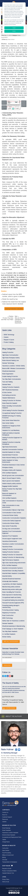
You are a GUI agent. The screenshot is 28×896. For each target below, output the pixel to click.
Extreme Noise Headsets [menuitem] (8, 835)
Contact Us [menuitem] (5, 812)
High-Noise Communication (10, 355)
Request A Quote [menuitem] (9, 339)
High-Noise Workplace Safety (11, 357)
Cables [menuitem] (4, 839)
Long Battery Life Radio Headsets (12, 584)
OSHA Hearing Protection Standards (13, 410)
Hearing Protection (7, 352)
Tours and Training (7, 381)
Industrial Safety (7, 576)
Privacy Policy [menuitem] (5, 879)
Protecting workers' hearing (10, 610)
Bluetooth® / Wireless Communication (13, 368)
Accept (14, 27)
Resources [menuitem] (5, 819)
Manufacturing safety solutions (11, 586)
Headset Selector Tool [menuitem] (8, 873)
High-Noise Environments (9, 447)
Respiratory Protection (9, 612)
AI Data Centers (7, 392)
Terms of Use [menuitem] (5, 881)
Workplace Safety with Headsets (12, 470)
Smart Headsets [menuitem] (6, 830)
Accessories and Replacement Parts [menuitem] (11, 837)
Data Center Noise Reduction (11, 420)
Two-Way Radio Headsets (9, 631)
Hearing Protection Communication (12, 549)
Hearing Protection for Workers (11, 400)
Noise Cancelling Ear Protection (11, 592)
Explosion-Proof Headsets (10, 536)
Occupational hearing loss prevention (13, 600)
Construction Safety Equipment (11, 520)
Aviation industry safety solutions (11, 483)
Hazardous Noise (7, 546)
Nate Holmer (7, 750)
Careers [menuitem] (6, 337)
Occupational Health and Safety (11, 597)
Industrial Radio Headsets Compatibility (13, 573)
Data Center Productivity (9, 526)
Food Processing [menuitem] (6, 852)
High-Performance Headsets (10, 560)
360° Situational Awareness (10, 389)
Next (16, 316)
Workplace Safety (7, 467)
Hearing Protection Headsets (10, 387)
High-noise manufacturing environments (13, 562)
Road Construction (7, 615)
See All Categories (11, 641)
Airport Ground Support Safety (11, 478)
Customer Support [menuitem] (7, 817)
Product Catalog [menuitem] (9, 342)
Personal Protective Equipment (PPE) (13, 602)
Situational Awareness (8, 371)
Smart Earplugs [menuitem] (6, 828)
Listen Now (10, 708)
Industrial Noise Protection (10, 455)
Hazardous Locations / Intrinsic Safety (13, 365)
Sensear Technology (8, 363)
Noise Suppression (7, 373)
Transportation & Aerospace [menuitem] (9, 862)
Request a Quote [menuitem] (6, 868)
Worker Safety (6, 636)
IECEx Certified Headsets (9, 565)
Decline (14, 31)
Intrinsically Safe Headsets (10, 581)
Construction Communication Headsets (14, 518)
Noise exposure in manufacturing (11, 594)
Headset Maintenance (8, 398)
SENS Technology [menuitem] (9, 334)
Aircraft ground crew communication (13, 475)
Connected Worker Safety (10, 515)
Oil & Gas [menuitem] (4, 859)
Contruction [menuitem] (5, 848)
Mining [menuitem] (4, 857)
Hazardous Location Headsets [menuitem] (10, 832)
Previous (11, 316)
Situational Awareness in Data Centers (13, 464)
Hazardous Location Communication (13, 544)
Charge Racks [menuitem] (6, 841)
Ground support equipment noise (12, 538)
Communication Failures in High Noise (13, 510)
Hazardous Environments (9, 541)
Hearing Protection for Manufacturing (13, 557)
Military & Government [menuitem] (8, 855)
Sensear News (6, 384)
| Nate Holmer (7, 39)
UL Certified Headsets (8, 634)
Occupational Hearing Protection (12, 413)
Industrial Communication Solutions (12, 449)
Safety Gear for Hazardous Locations (13, 620)
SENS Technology (7, 618)
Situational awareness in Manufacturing (13, 626)
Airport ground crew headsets (11, 481)
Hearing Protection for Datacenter (12, 554)
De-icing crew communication (11, 528)
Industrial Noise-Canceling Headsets (12, 570)
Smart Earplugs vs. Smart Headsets (12, 628)
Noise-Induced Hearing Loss (10, 360)
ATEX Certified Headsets (9, 473)
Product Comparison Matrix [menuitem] (9, 870)
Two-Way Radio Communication (11, 379)
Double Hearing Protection (10, 376)
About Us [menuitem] (4, 814)
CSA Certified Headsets (9, 498)
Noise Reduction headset (9, 403)
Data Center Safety (8, 423)
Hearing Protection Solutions (10, 552)
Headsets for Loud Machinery (10, 430)
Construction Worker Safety (10, 523)
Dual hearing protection (9, 395)
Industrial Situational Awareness (11, 578)
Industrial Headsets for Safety (11, 452)
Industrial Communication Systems (12, 568)
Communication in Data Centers (11, 512)
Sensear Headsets (7, 623)
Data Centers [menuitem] (5, 850)
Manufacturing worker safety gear (12, 589)
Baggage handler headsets (10, 486)
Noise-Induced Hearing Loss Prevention (13, 457)
